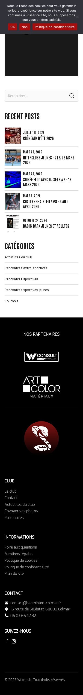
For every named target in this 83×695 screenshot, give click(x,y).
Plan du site (14, 573)
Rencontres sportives (21, 279)
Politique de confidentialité (27, 567)
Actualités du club (18, 257)
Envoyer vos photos (21, 511)
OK (12, 27)
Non (25, 27)
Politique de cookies (21, 560)
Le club (11, 491)
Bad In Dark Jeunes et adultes (46, 225)
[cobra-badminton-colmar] (41, 438)
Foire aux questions (21, 547)
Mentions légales (19, 554)
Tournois (11, 301)
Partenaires (14, 517)
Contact (11, 497)
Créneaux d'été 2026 (38, 138)
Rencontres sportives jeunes (27, 290)
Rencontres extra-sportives (26, 268)
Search (72, 96)
